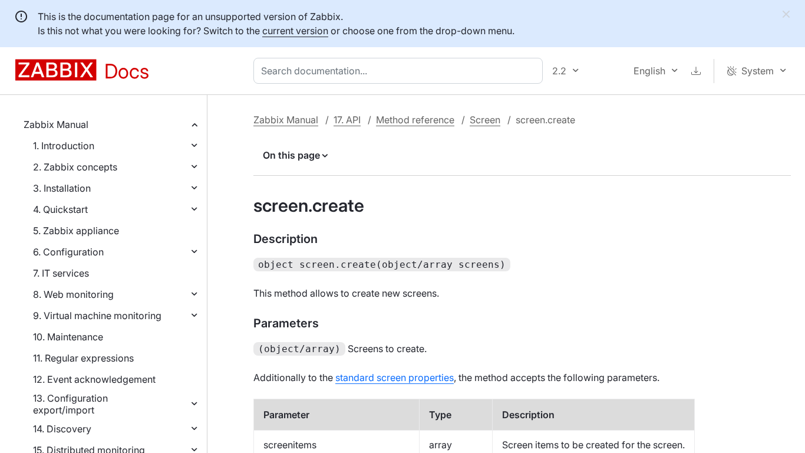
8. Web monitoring (73, 294)
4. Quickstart (60, 209)
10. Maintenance (68, 337)
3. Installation (62, 188)
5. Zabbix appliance (76, 231)
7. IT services (61, 273)
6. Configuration (68, 252)
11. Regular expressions (83, 358)
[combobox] (400, 71)
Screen (485, 120)
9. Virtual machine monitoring (97, 315)
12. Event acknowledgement (94, 379)
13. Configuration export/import (70, 404)
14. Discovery (62, 429)
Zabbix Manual (56, 124)
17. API (347, 120)
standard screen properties (394, 377)
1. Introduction (63, 146)
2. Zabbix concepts (75, 167)
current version (295, 31)
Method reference (415, 120)
